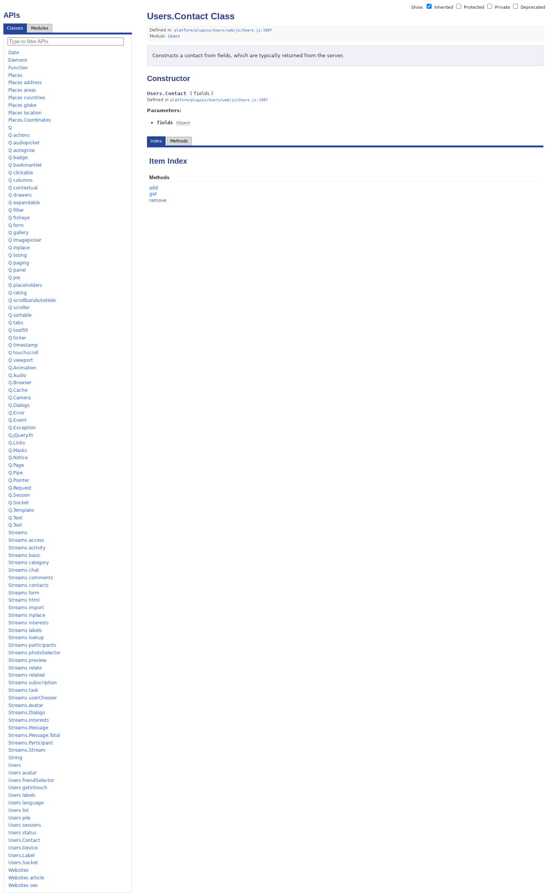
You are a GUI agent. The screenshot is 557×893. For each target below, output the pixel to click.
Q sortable (19, 315)
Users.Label (21, 855)
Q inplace (19, 247)
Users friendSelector (31, 780)
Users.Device (23, 848)
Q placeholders (25, 285)
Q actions (19, 135)
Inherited (444, 7)
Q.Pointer (18, 480)
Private (502, 7)
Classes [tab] (15, 28)
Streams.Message (28, 727)
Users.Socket (23, 862)
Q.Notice (18, 457)
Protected (474, 7)
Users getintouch (27, 787)
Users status (22, 832)
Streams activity (26, 548)
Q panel (17, 270)
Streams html (23, 600)
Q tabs (15, 322)
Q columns (20, 180)
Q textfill (18, 330)
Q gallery (18, 232)
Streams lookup (26, 637)
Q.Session (19, 495)
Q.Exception (22, 427)
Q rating (17, 293)
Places (15, 75)
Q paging (18, 263)
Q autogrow (21, 150)
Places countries (26, 97)
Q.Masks (17, 450)
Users (14, 765)
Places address (25, 82)
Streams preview (27, 660)
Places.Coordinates (29, 120)
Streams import (26, 607)
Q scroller (19, 307)
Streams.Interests (28, 720)
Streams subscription (32, 682)
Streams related (26, 675)
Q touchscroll (23, 352)
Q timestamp (23, 345)
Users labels (21, 795)
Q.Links (16, 443)
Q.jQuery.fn (20, 435)
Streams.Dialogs (26, 712)
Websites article (26, 877)
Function (18, 67)
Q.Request (19, 488)
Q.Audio (17, 375)
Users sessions (24, 825)
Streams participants (32, 645)
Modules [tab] (40, 28)
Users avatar (22, 773)
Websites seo (23, 885)
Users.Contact (24, 840)
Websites (18, 870)
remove (157, 200)
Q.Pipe (15, 472)
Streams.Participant (30, 743)
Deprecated (532, 7)
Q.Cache (17, 390)
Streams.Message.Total (34, 735)
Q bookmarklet (25, 165)
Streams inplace (26, 615)
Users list (18, 810)
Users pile (19, 818)
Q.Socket (18, 502)
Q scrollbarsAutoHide (32, 300)
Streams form (23, 593)
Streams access (26, 540)
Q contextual (23, 188)
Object (183, 122)
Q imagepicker (24, 240)
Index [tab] (156, 141)
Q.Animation (22, 368)
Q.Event (17, 420)
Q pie (14, 277)
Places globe (22, 105)
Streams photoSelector (34, 652)
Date (13, 52)
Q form (16, 225)
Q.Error (16, 413)
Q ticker (17, 338)
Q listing (17, 255)
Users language (26, 802)
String (15, 757)
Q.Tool (15, 525)
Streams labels (25, 630)
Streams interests (28, 623)
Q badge (18, 157)
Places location (25, 113)
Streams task (23, 690)
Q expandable (24, 202)
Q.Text (15, 518)
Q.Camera (19, 397)
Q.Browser (19, 382)
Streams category (28, 562)
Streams (17, 532)
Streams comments (30, 577)
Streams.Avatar (25, 705)
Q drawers (19, 195)
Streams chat (23, 570)
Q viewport (20, 360)
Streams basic (24, 555)
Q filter (16, 210)
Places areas (22, 90)
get (153, 194)
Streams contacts (28, 585)
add (153, 188)
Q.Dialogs (19, 405)
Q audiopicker (24, 142)
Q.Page (16, 465)
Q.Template (21, 510)
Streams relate (25, 668)
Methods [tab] (179, 141)
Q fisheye (19, 218)
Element (17, 60)
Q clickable (20, 172)
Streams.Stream (26, 750)
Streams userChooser (32, 698)
